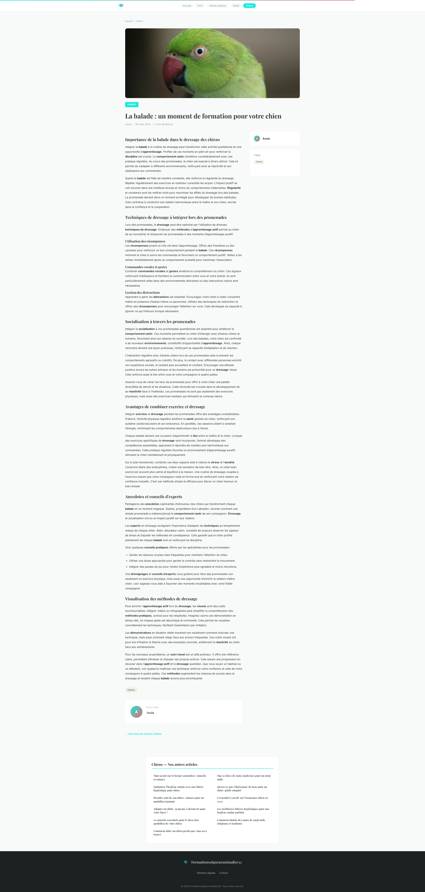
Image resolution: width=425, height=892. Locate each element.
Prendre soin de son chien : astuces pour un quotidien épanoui (179, 799)
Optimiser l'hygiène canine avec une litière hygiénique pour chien (179, 788)
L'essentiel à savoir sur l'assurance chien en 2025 (242, 799)
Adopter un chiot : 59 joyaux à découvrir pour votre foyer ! (180, 810)
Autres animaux (217, 5)
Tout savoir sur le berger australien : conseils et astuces (180, 777)
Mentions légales (206, 872)
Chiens (249, 5)
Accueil (187, 5)
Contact (223, 872)
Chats (236, 5)
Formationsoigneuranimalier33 (216, 862)
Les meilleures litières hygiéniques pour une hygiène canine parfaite (243, 810)
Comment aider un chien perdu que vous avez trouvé (180, 832)
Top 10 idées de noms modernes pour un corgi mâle (244, 777)
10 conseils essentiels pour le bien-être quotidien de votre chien (176, 821)
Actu (200, 5)
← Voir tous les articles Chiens (143, 733)
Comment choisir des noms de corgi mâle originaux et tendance (241, 821)
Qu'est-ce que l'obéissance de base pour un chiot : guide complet (242, 788)
